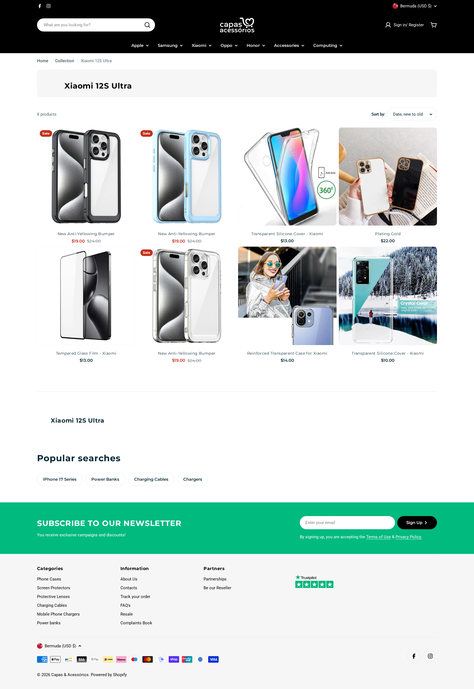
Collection (64, 60)
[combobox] (96, 25)
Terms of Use (378, 536)
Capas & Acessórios (70, 674)
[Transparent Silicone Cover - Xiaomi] (287, 176)
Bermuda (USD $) (415, 6)
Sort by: (378, 114)
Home (42, 60)
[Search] (147, 25)
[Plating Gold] (388, 176)
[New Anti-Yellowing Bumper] (86, 176)
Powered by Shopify (109, 674)
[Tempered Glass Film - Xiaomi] (86, 296)
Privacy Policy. (409, 536)
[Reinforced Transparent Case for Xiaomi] (287, 296)
